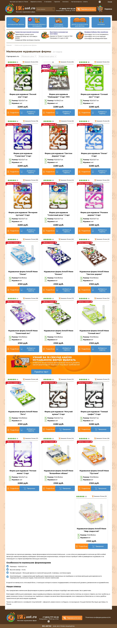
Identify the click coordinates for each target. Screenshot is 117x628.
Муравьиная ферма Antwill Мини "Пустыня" (94, 472)
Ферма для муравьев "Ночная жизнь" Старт (23, 472)
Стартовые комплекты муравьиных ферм (58, 26)
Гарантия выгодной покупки (27, 32)
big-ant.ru (46, 626)
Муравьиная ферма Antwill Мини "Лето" (23, 413)
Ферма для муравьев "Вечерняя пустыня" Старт (23, 214)
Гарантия (57, 1)
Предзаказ (67, 429)
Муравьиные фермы (16, 24)
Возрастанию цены (46, 56)
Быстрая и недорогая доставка (59, 33)
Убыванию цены (27, 56)
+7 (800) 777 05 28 (67, 9)
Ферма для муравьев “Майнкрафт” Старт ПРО (58, 95)
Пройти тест (41, 371)
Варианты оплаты (36, 1)
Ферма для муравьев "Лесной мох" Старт (23, 95)
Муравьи (101, 24)
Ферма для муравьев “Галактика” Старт (22, 154)
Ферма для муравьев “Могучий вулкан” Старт (59, 413)
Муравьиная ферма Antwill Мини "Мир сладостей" (91, 530)
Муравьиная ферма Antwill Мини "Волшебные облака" (58, 472)
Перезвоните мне (88, 9)
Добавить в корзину (31, 112)
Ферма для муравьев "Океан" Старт (94, 154)
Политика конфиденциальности (98, 617)
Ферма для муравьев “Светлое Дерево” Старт (58, 154)
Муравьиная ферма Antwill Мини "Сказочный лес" (23, 332)
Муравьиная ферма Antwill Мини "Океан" (23, 273)
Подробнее (14, 112)
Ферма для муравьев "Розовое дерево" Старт (94, 214)
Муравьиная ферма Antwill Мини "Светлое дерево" (94, 273)
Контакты (65, 1)
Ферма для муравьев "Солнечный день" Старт (58, 214)
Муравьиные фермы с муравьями (37, 25)
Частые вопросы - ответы (79, 1)
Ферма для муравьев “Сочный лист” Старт (94, 95)
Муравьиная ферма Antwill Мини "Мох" (58, 332)
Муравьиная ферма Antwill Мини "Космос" (58, 273)
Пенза (110, 2)
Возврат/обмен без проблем (96, 32)
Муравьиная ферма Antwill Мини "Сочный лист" (94, 332)
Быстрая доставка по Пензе (19, 1)
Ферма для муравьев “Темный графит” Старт (94, 413)
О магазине (47, 1)
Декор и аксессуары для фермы (80, 25)
